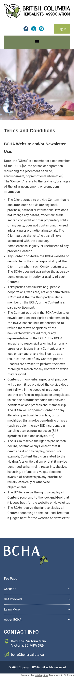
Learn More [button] (12, 609)
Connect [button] (10, 589)
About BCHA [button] (12, 620)
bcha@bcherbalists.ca (27, 655)
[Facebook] (25, 28)
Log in (62, 29)
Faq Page (10, 578)
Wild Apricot (41, 675)
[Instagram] (41, 28)
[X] (33, 28)
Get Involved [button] (13, 599)
